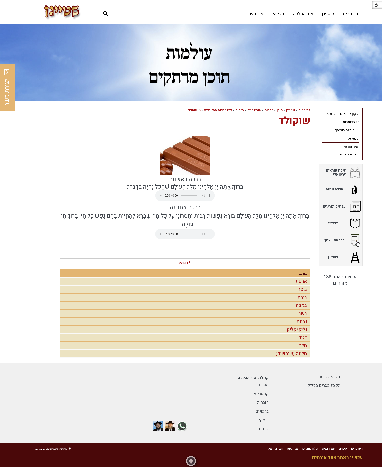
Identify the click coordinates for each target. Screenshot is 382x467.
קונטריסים (260, 394)
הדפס (182, 262)
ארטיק (300, 281)
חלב (303, 345)
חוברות (263, 402)
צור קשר (255, 14)
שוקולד (294, 121)
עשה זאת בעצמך (347, 130)
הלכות (269, 110)
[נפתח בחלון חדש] (182, 426)
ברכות (239, 110)
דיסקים (262, 420)
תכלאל (278, 14)
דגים (302, 337)
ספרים (263, 385)
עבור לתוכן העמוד (191, 4)
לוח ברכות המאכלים (218, 110)
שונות (264, 429)
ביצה (302, 289)
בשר (302, 313)
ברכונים (262, 411)
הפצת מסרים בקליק (323, 385)
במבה (301, 305)
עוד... (303, 273)
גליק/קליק (297, 329)
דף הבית (350, 14)
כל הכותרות (351, 122)
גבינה (302, 321)
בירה (302, 297)
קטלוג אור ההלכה (253, 378)
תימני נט (353, 138)
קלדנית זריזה (329, 377)
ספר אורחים (350, 147)
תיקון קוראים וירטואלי (343, 113)
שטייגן (328, 14)
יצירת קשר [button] (7, 92)
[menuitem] (350, 14)
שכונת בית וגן (349, 155)
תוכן (280, 110)
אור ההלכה (303, 14)
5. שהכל (194, 110)
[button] (105, 13)
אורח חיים (254, 110)
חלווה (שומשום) (291, 353)
